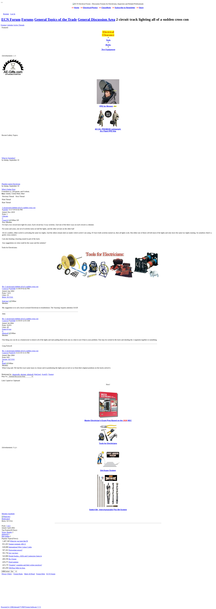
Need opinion (13, 562)
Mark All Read (29, 574)
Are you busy (13, 553)
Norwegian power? (15, 550)
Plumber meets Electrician (11, 184)
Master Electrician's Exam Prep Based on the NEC (108, 420)
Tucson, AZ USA (8, 359)
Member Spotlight (8, 514)
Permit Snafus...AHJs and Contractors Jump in (25, 556)
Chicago (5, 216)
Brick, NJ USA (7, 297)
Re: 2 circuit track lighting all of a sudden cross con (20, 287)
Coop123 (5, 289)
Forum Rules (18, 574)
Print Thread (6, 199)
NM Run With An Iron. (17, 568)
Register (6, 14)
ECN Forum (10, 19)
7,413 (8, 526)
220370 (12, 353)
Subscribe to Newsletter (125, 8)
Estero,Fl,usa (6, 329)
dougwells (16, 374)
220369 (12, 321)
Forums (27, 19)
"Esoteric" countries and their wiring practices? (25, 565)
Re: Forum (12, 559)
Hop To (4, 376)
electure (23, 374)
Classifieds (106, 8)
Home (76, 8)
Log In (12, 14)
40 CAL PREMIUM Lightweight (108, 129)
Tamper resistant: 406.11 (17, 544)
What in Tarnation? (8, 158)
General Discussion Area (96, 19)
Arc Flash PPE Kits (108, 131)
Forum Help (40, 574)
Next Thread (20, 196)
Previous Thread (8, 196)
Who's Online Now (9, 189)
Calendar (10, 25)
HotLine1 (37, 374)
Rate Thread (6, 202)
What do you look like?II (19, 541)
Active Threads (18, 25)
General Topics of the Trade (55, 19)
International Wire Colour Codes (20, 547)
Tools (108, 40)
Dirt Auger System (108, 470)
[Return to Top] (2, 2)
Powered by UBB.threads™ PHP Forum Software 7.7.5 (21, 607)
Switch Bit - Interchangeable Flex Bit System (108, 510)
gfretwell (30, 374)
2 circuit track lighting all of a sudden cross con (18, 208)
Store (141, 8)
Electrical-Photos (90, 8)
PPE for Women (106, 106)
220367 (5, 210)
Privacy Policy (7, 574)
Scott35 (44, 374)
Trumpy (51, 374)
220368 (12, 289)
